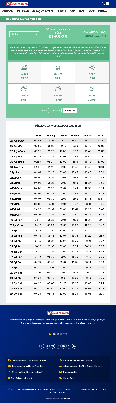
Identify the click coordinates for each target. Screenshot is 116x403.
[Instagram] (58, 346)
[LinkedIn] (63, 346)
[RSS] (74, 346)
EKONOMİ (93, 389)
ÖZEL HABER (77, 11)
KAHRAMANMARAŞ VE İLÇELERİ (35, 11)
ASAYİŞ (62, 11)
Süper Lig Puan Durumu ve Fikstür (28, 372)
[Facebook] (41, 346)
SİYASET (104, 389)
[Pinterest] (52, 346)
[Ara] (103, 4)
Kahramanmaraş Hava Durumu (77, 360)
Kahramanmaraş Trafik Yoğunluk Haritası (82, 366)
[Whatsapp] (68, 346)
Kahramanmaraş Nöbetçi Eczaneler (29, 360)
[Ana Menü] (107, 4)
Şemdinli (56, 110)
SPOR (91, 11)
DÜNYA (102, 11)
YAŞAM (62, 393)
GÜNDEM (7, 11)
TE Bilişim (65, 399)
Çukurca (43, 110)
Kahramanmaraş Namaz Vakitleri (27, 366)
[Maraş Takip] (17, 4)
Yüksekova (70, 110)
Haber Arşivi (69, 378)
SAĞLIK (53, 393)
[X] (47, 346)
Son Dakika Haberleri (21, 378)
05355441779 (60, 334)
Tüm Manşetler (70, 372)
